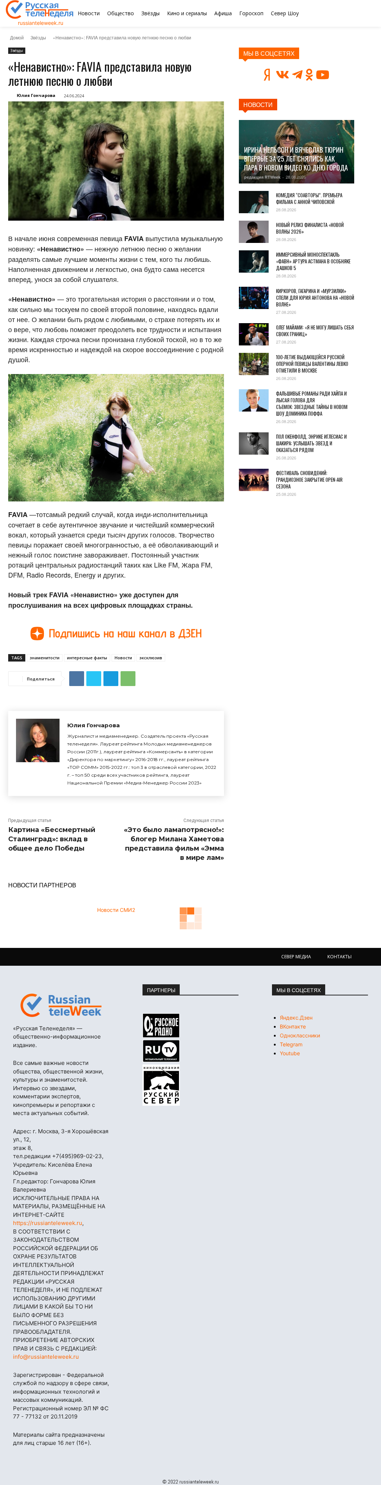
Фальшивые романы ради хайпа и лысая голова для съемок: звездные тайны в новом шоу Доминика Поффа (312, 403)
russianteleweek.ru (40, 23)
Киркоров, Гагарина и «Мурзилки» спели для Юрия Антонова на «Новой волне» (315, 297)
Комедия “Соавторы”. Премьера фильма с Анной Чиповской (309, 198)
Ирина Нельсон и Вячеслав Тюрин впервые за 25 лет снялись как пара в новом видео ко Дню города (296, 158)
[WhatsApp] (128, 678)
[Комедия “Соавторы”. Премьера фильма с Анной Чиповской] (254, 202)
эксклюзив (151, 657)
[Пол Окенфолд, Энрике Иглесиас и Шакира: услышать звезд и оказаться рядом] (254, 443)
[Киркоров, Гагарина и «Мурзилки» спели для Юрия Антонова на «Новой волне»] (254, 298)
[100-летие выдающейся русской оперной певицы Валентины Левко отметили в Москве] (254, 364)
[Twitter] (93, 678)
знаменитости (45, 657)
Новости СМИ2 (116, 910)
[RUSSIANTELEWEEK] (40, 9)
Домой (17, 37)
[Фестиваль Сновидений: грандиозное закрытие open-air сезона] (254, 480)
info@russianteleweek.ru (46, 1356)
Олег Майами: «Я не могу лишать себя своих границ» (315, 331)
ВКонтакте (293, 1026)
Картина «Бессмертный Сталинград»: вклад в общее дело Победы (51, 839)
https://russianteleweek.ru (47, 1222)
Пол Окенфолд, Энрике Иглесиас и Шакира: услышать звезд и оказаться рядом (311, 443)
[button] (349, 13)
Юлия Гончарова (36, 95)
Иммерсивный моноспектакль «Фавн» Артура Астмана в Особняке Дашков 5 (313, 261)
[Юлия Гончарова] (38, 753)
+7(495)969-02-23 (77, 1156)
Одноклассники (300, 1035)
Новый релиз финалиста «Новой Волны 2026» (310, 228)
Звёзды (38, 37)
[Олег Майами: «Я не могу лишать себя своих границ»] (254, 334)
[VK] (76, 678)
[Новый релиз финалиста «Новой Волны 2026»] (254, 232)
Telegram (291, 1044)
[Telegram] (110, 678)
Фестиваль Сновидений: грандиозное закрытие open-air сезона (309, 479)
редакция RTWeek (262, 177)
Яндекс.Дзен (296, 1017)
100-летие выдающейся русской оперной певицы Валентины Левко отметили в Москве (312, 363)
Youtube (290, 1053)
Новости (123, 657)
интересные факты (87, 657)
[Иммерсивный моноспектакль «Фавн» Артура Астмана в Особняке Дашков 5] (254, 261)
